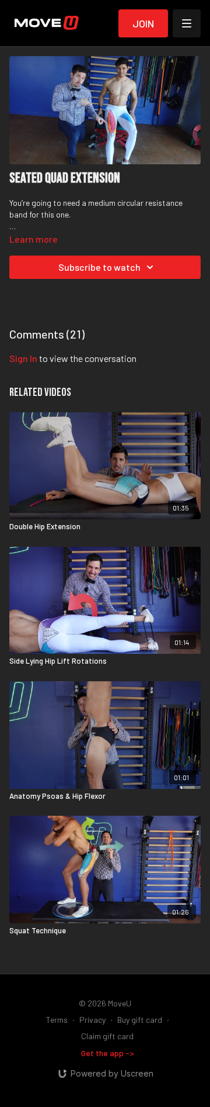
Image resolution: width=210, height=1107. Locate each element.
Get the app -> (107, 1053)
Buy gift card (139, 1020)
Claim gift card (107, 1036)
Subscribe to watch (99, 267)
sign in (23, 358)
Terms (57, 1020)
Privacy (92, 1020)
